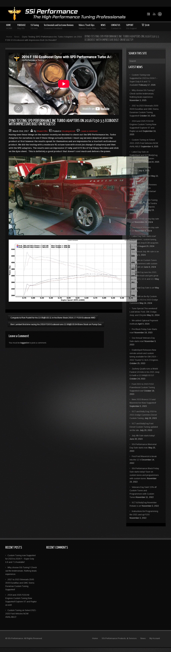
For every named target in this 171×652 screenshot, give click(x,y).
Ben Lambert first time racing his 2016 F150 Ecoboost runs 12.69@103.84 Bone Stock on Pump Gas (56, 324)
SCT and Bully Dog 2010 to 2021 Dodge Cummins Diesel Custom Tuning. (143, 414)
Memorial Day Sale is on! (143, 288)
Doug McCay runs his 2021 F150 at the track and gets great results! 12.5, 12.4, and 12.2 (144, 275)
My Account (154, 638)
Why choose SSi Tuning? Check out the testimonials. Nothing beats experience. (142, 93)
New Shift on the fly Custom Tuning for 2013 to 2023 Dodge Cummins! (144, 299)
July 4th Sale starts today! (143, 435)
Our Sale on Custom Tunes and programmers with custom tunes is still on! (143, 263)
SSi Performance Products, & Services (119, 638)
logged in (24, 343)
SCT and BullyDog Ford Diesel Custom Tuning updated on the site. (144, 426)
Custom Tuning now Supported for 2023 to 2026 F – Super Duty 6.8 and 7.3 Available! (20, 558)
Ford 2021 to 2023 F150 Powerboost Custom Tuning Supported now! (142, 387)
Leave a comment (89, 131)
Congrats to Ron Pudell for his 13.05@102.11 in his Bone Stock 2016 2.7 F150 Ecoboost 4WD (53, 318)
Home (9, 36)
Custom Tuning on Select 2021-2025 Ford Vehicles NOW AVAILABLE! (144, 143)
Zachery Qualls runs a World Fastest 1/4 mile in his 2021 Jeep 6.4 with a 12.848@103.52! (144, 372)
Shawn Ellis (42, 131)
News (17, 36)
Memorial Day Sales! (141, 176)
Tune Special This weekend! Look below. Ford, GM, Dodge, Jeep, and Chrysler (143, 311)
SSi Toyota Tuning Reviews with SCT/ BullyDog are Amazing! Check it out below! (143, 188)
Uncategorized (68, 131)
